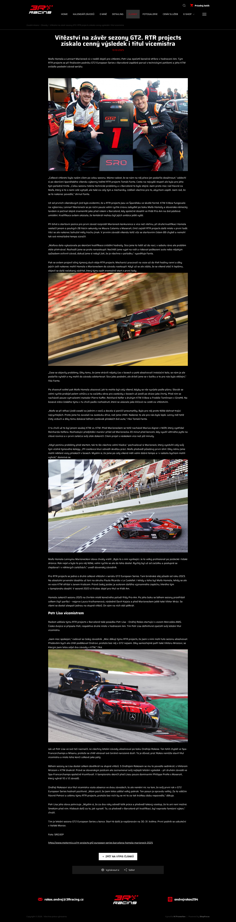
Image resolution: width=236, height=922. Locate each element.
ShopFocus (205, 916)
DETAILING (117, 14)
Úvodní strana (32, 25)
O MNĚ (103, 14)
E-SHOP (187, 14)
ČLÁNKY (133, 14)
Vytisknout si (112, 870)
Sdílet (132, 870)
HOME (64, 14)
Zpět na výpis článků (119, 856)
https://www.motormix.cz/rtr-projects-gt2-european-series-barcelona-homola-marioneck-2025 (100, 843)
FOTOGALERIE (150, 14)
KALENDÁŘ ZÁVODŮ (83, 14)
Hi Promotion (179, 916)
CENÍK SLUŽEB (170, 14)
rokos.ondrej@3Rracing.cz (64, 899)
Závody (44, 25)
